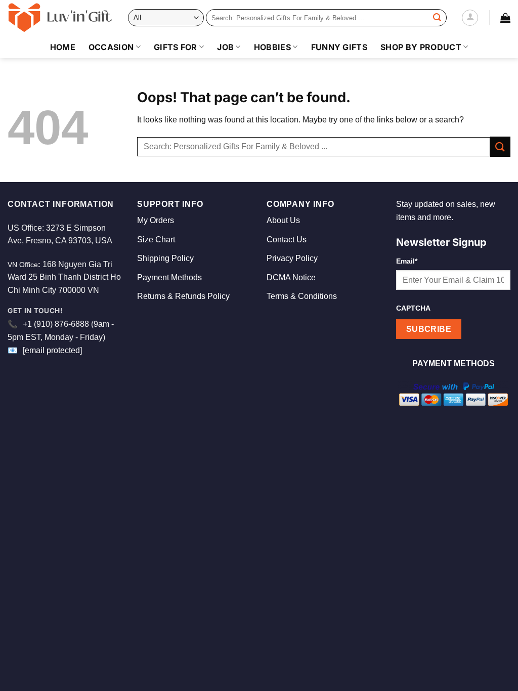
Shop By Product (420, 47)
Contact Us (287, 239)
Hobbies (272, 47)
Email (406, 261)
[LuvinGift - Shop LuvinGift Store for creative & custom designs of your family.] (60, 18)
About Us (283, 220)
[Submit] (437, 17)
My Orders (155, 220)
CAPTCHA (413, 308)
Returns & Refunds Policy (183, 296)
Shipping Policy (165, 258)
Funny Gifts (339, 47)
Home (62, 47)
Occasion (111, 47)
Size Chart (156, 239)
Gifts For (175, 47)
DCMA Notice (291, 277)
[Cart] (505, 18)
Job (225, 47)
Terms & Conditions (302, 296)
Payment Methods (169, 277)
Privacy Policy (292, 258)
